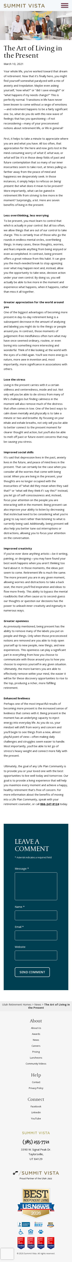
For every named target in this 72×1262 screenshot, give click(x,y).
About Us (36, 1028)
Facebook (36, 1106)
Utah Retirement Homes (16, 1004)
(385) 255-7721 (36, 1141)
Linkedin (36, 1112)
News (37, 1004)
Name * (20, 907)
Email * (19, 927)
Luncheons (36, 1057)
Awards (36, 1034)
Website (20, 947)
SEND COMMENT (32, 972)
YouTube (36, 1118)
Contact (36, 1082)
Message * (22, 868)
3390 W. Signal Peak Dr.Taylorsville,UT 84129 (36, 1154)
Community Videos (36, 1063)
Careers (36, 1045)
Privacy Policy (36, 1088)
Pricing (36, 1051)
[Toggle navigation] (64, 6)
